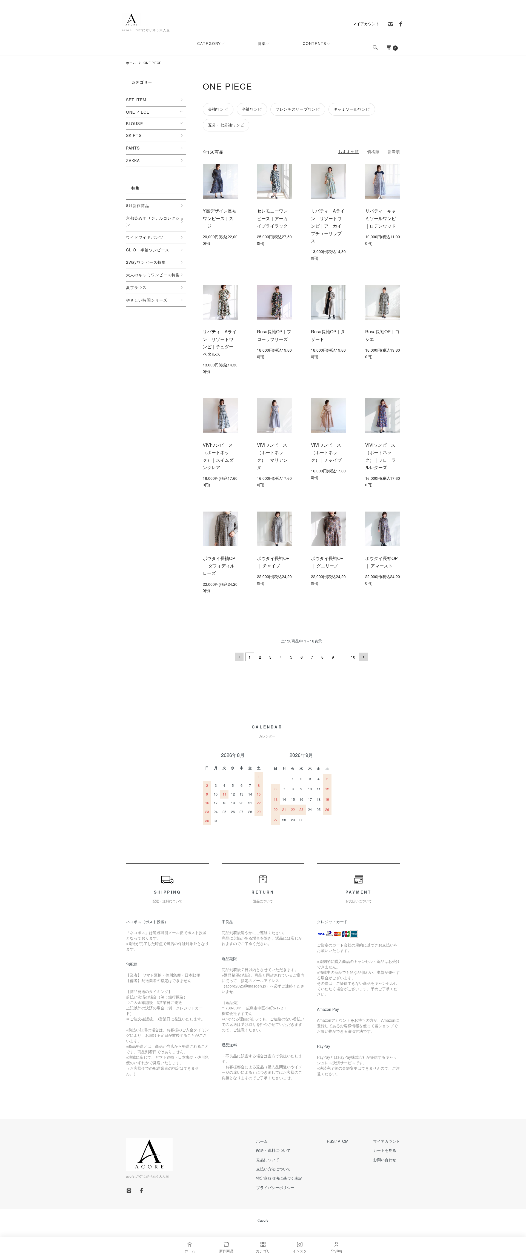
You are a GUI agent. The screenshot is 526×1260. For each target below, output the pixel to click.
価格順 (373, 151)
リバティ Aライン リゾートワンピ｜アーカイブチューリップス (328, 226)
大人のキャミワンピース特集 (153, 274)
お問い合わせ (384, 1159)
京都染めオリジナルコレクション (155, 221)
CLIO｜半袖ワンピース (147, 249)
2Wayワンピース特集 (146, 262)
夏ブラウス (136, 287)
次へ (363, 657)
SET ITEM (136, 99)
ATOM (343, 1141)
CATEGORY (209, 43)
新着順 (394, 151)
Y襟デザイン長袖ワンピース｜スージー (219, 218)
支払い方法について (273, 1169)
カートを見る (384, 1150)
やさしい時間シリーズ (146, 300)
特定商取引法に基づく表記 (279, 1178)
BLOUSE (134, 123)
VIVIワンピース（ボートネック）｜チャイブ (326, 452)
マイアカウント (366, 23)
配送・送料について (273, 1150)
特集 (262, 43)
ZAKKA (133, 160)
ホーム (131, 62)
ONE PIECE (152, 62)
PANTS (133, 148)
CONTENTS (315, 43)
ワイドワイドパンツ (144, 237)
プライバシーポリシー (275, 1187)
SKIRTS (134, 135)
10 (353, 657)
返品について (267, 1159)
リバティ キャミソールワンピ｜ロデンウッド (380, 218)
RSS (331, 1141)
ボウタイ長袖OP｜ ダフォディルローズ (219, 565)
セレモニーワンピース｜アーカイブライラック (272, 218)
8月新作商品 (137, 205)
